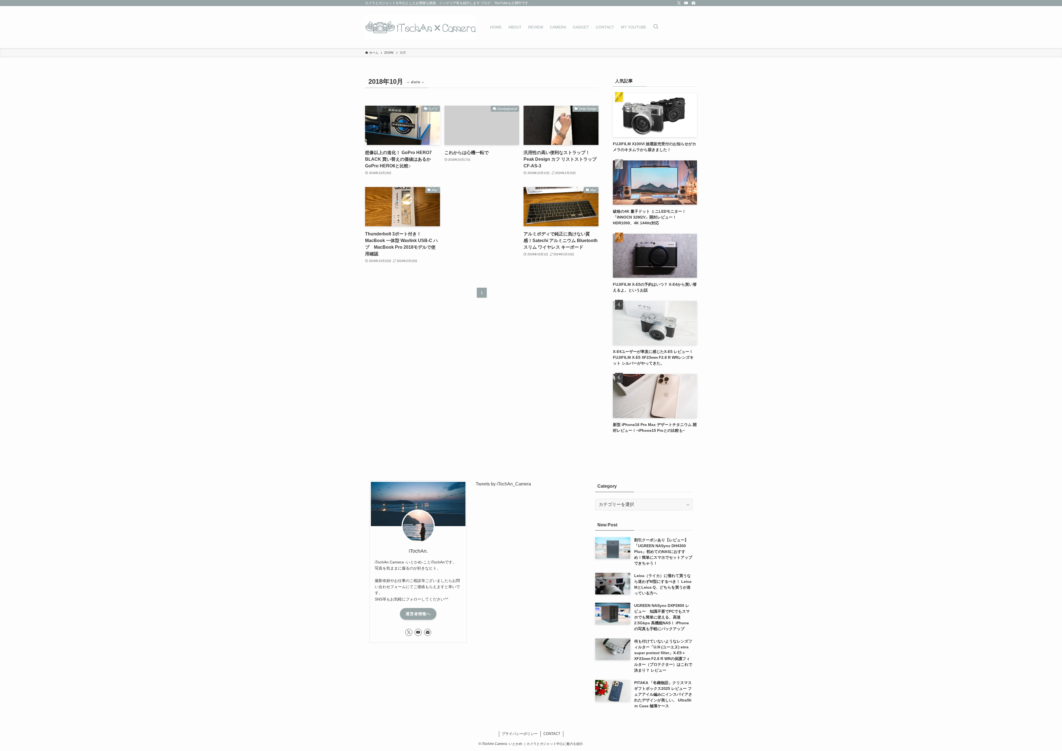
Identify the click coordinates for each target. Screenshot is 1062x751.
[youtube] (686, 3)
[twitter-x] (679, 3)
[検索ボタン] (656, 27)
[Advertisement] (481, 224)
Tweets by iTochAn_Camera (503, 484)
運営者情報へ (418, 614)
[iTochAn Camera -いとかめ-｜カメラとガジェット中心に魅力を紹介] (420, 27)
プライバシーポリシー (520, 734)
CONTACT (551, 734)
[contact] (693, 3)
